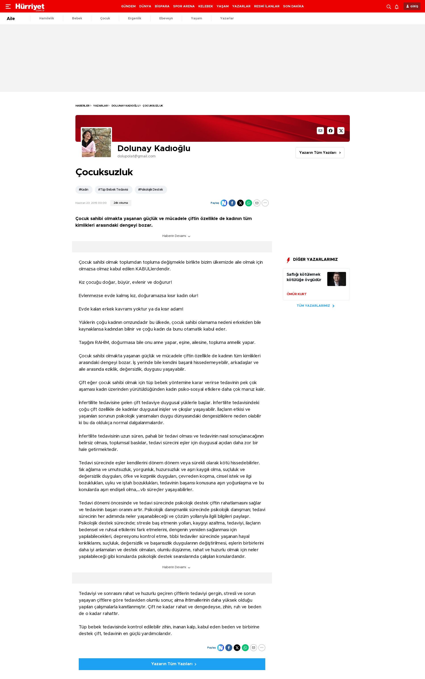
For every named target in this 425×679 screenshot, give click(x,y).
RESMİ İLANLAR (267, 6)
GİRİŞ (414, 6)
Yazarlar (227, 18)
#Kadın (83, 189)
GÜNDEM (128, 6)
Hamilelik (46, 18)
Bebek (77, 18)
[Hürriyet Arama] (389, 6)
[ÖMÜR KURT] (336, 280)
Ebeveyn (166, 18)
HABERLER (82, 105)
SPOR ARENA (184, 6)
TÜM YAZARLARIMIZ (313, 305)
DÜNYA (145, 6)
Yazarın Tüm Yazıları (317, 152)
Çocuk (105, 18)
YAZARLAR (241, 6)
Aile (11, 18)
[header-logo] (30, 6)
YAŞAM (223, 6)
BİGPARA (162, 6)
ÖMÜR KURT (297, 294)
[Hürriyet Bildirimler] (397, 6)
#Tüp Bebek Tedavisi (113, 189)
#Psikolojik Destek (150, 189)
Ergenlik (134, 18)
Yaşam (196, 18)
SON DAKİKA (293, 6)
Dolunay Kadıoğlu (125, 105)
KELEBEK (205, 6)
